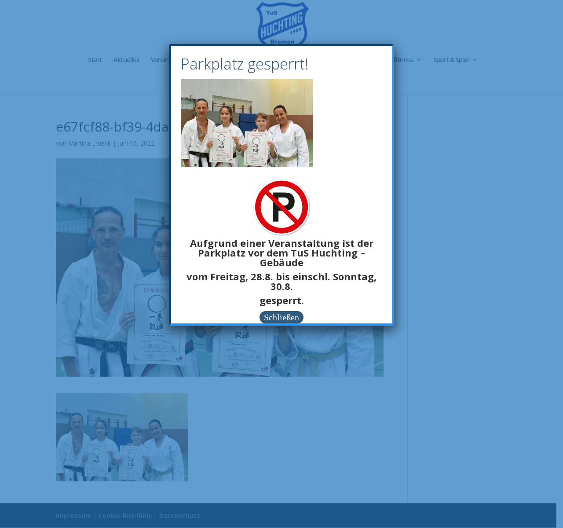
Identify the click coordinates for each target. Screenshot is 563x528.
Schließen (281, 317)
